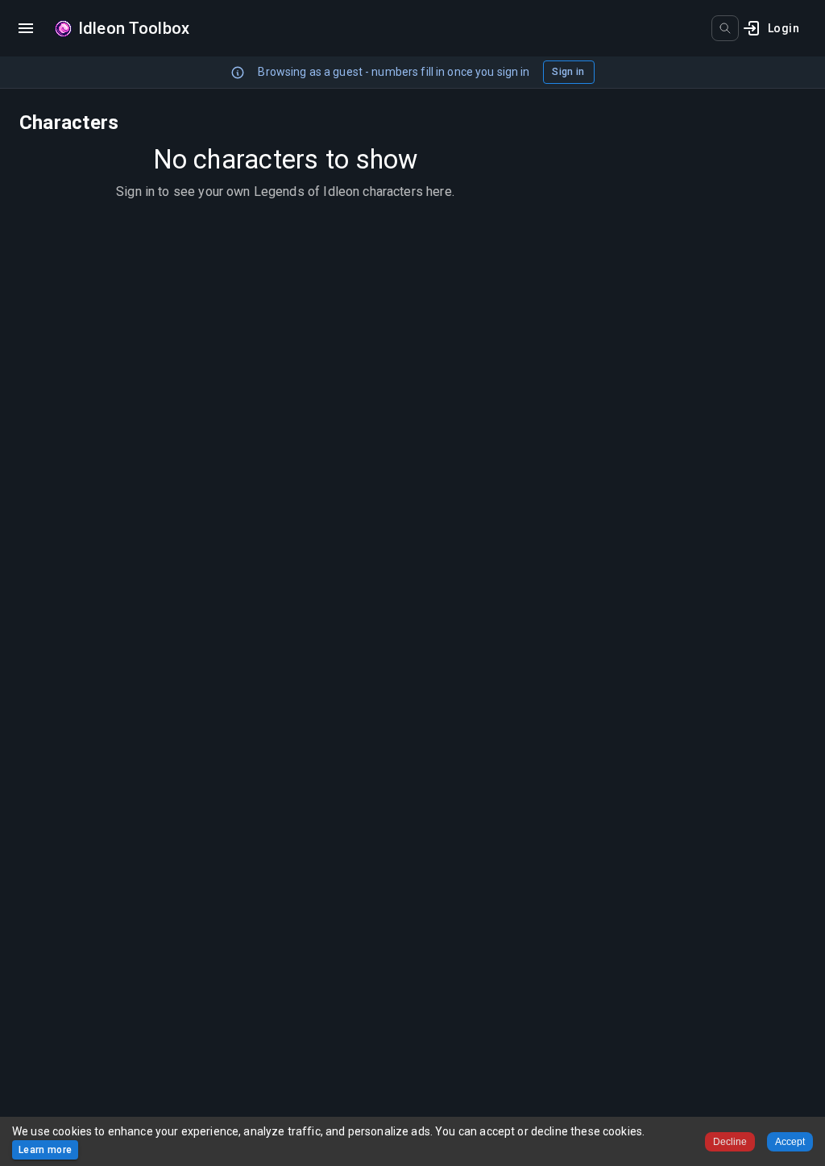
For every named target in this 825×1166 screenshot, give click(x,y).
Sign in (568, 71)
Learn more (45, 1150)
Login (783, 28)
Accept (790, 1141)
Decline (730, 1141)
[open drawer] (26, 28)
